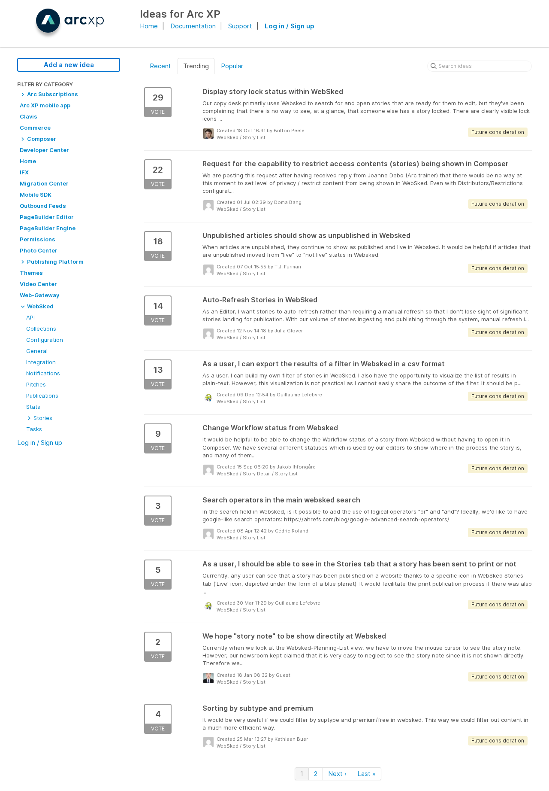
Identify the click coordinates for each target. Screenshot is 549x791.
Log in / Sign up (289, 26)
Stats (33, 406)
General (37, 350)
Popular (232, 66)
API (30, 317)
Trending (196, 66)
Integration (41, 362)
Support (240, 26)
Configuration (44, 339)
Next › (337, 774)
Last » (366, 774)
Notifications (43, 373)
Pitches (36, 384)
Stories (42, 417)
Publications (42, 395)
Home (149, 26)
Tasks (34, 429)
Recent (160, 66)
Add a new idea (69, 65)
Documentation (193, 26)
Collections (41, 328)
